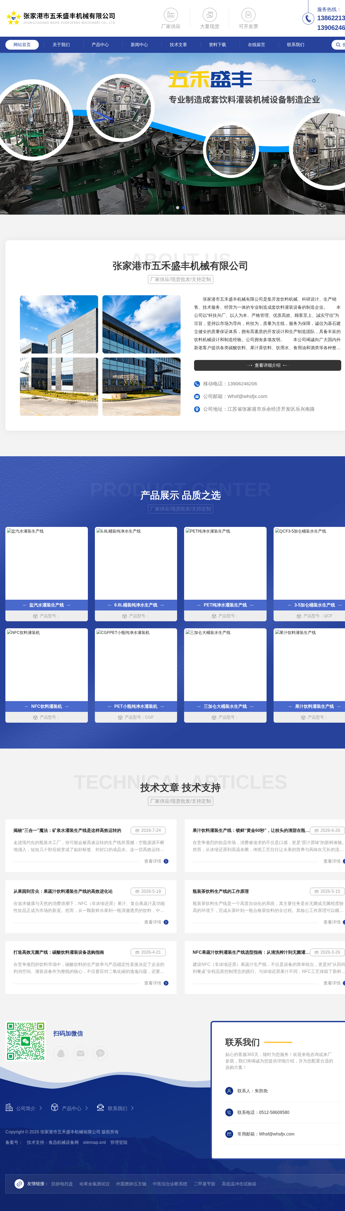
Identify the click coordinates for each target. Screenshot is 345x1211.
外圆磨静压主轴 (131, 1184)
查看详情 (152, 861)
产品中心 (100, 44)
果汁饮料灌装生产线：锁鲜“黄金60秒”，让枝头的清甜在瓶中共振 (251, 830)
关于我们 (61, 44)
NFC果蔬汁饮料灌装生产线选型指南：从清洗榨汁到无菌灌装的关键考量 (251, 952)
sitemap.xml (94, 1142)
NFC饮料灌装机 (46, 706)
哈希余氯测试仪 (95, 1184)
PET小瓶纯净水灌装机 (135, 706)
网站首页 (22, 44)
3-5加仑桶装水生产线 (314, 605)
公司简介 (26, 1108)
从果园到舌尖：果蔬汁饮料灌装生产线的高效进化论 (63, 891)
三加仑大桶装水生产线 (225, 706)
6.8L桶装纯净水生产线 (135, 605)
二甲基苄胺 (204, 1184)
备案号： (14, 1142)
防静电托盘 (62, 1184)
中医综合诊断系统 (170, 1184)
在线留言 (256, 44)
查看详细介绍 (268, 365)
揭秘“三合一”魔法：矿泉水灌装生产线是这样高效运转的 (67, 830)
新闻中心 (139, 44)
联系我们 (295, 44)
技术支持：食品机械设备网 (53, 1142)
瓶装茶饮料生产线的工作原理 (221, 891)
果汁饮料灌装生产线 (314, 706)
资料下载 (217, 44)
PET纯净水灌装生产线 (225, 605)
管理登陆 (118, 1142)
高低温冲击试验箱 (239, 1184)
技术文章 (178, 44)
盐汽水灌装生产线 (46, 605)
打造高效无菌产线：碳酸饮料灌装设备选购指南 (58, 952)
